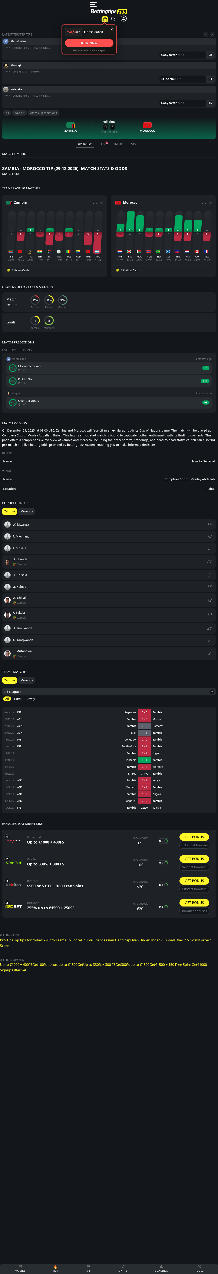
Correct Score (122, 135)
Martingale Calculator (175, 72)
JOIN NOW (89, 43)
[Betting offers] (105, 19)
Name (7, 479)
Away (31, 699)
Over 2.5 (122, 116)
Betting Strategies (175, 94)
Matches (98, 24)
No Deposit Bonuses (205, 62)
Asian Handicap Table (175, 57)
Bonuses (206, 21)
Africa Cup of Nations (43, 113)
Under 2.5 (122, 125)
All (7, 113)
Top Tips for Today (122, 50)
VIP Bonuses (205, 50)
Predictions (121, 24)
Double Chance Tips (122, 79)
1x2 (44, 940)
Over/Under (122, 106)
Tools (176, 21)
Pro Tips (6, 940)
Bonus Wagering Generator (175, 33)
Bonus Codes (205, 31)
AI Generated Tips (175, 84)
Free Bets (205, 40)
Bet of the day (146, 21)
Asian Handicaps (122, 94)
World (18, 113)
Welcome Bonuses (205, 76)
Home (18, 699)
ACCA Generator (175, 45)
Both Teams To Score (64, 940)
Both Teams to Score (122, 65)
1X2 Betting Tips (122, 35)
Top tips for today (27, 940)
